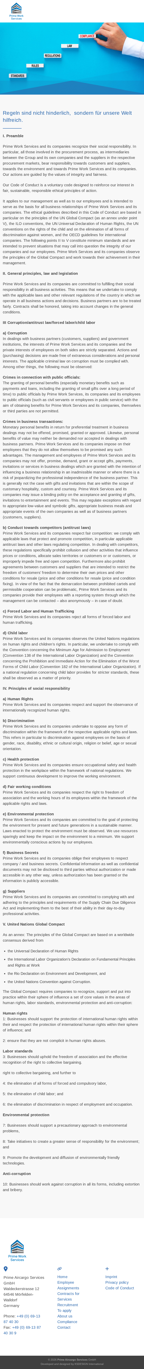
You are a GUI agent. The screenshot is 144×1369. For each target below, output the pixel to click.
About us (65, 1316)
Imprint (111, 1277)
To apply (64, 1310)
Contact (63, 1327)
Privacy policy (117, 1282)
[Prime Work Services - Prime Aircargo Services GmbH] (24, 11)
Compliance (67, 1322)
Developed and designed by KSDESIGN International (72, 1363)
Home (62, 1277)
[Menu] (133, 11)
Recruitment (67, 1305)
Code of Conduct (119, 1288)
